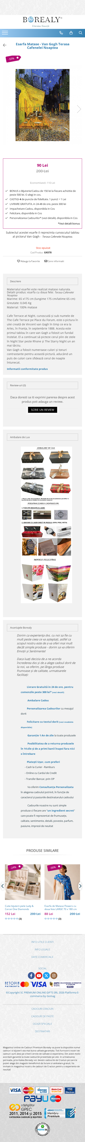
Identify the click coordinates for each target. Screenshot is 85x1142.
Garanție (40, 735)
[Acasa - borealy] (42, 22)
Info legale (42, 949)
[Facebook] (31, 975)
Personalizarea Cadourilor (43, 708)
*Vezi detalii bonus (69, 223)
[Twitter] (46, 975)
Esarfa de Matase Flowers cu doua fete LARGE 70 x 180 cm (60, 907)
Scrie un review (42, 410)
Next (79, 109)
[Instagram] (53, 975)
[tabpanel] (42, 105)
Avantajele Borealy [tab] (21, 627)
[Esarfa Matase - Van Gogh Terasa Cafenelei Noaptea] (42, 105)
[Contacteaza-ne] (61, 33)
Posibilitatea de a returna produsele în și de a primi (48, 749)
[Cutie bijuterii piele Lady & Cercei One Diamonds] (23, 882)
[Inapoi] (3, 45)
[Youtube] (38, 975)
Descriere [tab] (15, 281)
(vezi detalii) (58, 692)
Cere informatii (55, 261)
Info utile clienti (42, 942)
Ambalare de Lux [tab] (20, 437)
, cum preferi (43, 762)
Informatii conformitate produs (27, 369)
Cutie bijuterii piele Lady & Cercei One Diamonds (19, 907)
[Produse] (5, 34)
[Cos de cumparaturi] (71, 33)
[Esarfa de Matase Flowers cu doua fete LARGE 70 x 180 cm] (62, 882)
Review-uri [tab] (18, 385)
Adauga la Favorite (30, 261)
